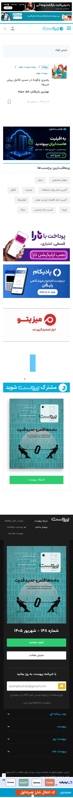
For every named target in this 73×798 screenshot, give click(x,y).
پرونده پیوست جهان (27, 67)
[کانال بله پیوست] (36, 16)
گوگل (13, 190)
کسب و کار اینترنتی (43, 210)
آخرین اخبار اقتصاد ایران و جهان (51, 200)
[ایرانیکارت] (36, 782)
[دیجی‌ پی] (36, 6)
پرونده (44, 67)
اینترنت (28, 190)
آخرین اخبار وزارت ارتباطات (54, 190)
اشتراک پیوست (36, 480)
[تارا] (36, 245)
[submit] (61, 686)
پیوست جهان (41, 73)
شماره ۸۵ (31, 102)
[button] (69, 28)
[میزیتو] (36, 325)
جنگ (22, 210)
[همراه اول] (36, 792)
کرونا (64, 210)
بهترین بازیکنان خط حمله (33, 91)
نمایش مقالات (36, 655)
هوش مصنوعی (59, 180)
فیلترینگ (21, 200)
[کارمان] (36, 363)
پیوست (37, 772)
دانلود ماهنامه (36, 643)
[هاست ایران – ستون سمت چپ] (36, 143)
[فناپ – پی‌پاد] (36, 281)
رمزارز (40, 180)
